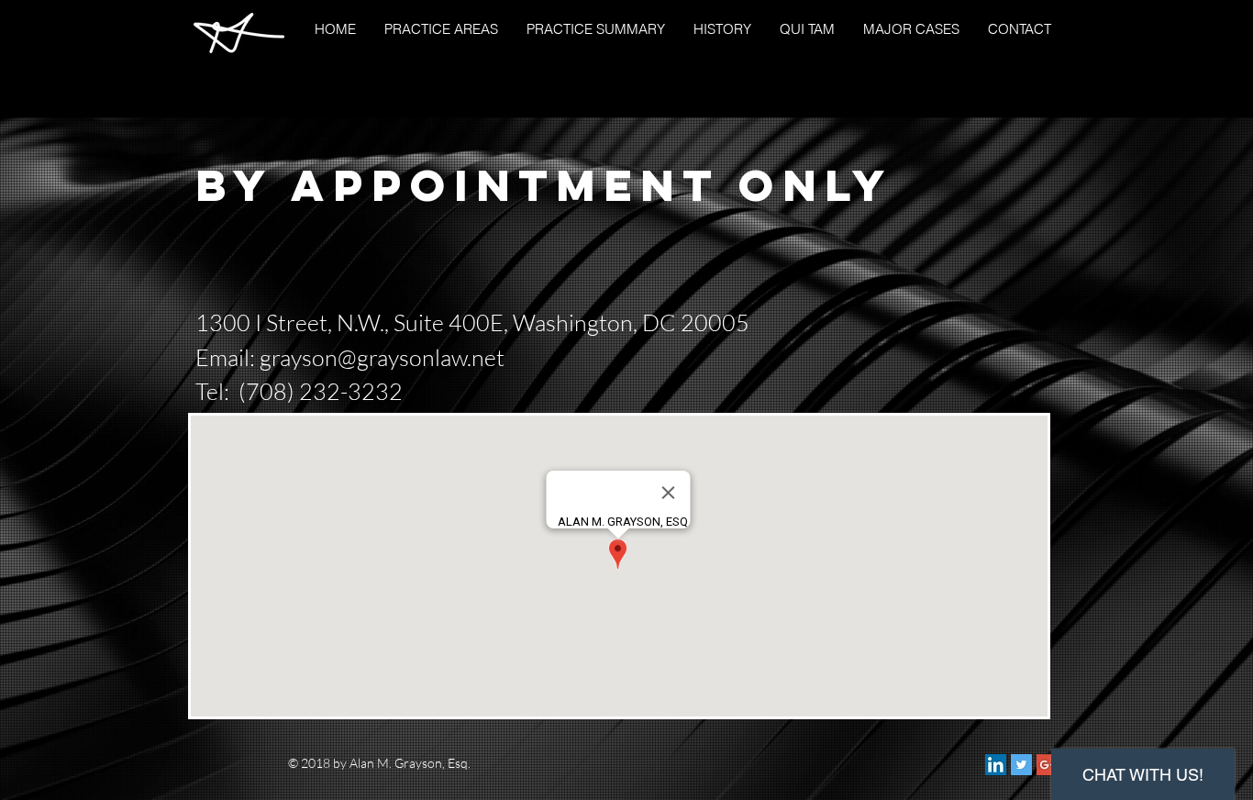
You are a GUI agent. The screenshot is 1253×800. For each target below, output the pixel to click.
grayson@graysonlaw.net (382, 357)
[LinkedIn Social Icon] (995, 764)
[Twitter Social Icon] (1021, 764)
